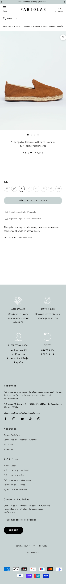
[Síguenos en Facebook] (5, 418)
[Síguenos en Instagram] (13, 418)
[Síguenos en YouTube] (22, 418)
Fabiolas (7, 26)
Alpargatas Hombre (22, 26)
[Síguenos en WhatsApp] (38, 418)
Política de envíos (14, 475)
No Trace (8, 444)
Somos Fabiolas (12, 435)
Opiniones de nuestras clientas (20, 439)
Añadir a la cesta (33, 200)
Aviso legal (10, 465)
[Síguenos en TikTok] (30, 418)
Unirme (13, 530)
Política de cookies (14, 484)
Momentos (8, 449)
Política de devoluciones (17, 480)
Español (43, 546)
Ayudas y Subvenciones (15, 489)
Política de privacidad (16, 470)
